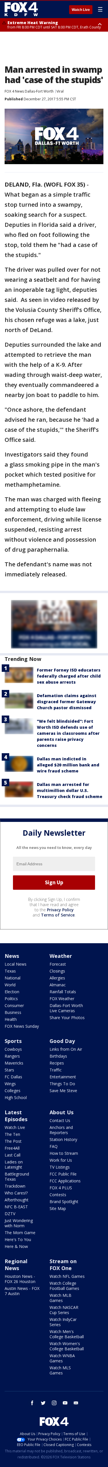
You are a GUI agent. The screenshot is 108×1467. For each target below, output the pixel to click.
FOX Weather (62, 998)
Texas (10, 971)
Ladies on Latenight (14, 1164)
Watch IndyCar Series (63, 1322)
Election (12, 991)
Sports (13, 1041)
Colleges (12, 1090)
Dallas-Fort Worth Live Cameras (66, 1008)
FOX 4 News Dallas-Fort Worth (29, 91)
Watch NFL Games (67, 1276)
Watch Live (81, 10)
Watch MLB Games (60, 1298)
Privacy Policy (60, 909)
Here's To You (18, 1239)
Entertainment (63, 1076)
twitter (43, 1402)
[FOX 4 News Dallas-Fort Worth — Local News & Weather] (21, 9)
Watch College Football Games (64, 1285)
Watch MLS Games (60, 1370)
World (10, 984)
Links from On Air (66, 1049)
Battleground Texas (17, 1176)
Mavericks (14, 1063)
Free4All (12, 1148)
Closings (57, 971)
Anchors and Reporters (61, 1130)
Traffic (56, 1070)
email (76, 1402)
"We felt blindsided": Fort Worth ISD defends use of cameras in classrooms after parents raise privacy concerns (68, 733)
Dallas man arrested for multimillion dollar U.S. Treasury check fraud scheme (69, 790)
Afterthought (17, 1200)
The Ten (12, 1134)
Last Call (12, 1155)
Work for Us (61, 1160)
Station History (63, 1139)
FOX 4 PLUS (61, 1187)
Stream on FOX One (63, 1265)
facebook (32, 1402)
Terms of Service (58, 915)
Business (13, 1012)
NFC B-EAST (16, 1206)
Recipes (57, 1063)
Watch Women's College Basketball (67, 1346)
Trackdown (15, 1186)
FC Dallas (13, 1076)
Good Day (62, 1041)
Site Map (58, 1208)
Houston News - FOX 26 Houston (20, 1279)
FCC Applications (65, 1181)
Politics (11, 998)
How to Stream (64, 1153)
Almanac (58, 984)
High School (16, 1097)
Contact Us (60, 1120)
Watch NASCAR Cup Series (64, 1310)
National (12, 978)
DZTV (10, 1213)
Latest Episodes (16, 1116)
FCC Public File (63, 1174)
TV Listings (60, 1167)
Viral (60, 91)
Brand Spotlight (64, 1201)
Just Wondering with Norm (19, 1223)
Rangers (12, 1056)
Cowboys (13, 1049)
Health (11, 1019)
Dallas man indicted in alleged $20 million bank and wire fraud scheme (68, 765)
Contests (58, 1194)
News (12, 955)
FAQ (54, 1146)
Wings (10, 1083)
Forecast (58, 964)
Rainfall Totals (63, 991)
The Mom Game (20, 1232)
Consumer (14, 1005)
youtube (65, 1402)
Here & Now (16, 1246)
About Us (61, 1112)
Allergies (57, 978)
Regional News (16, 1265)
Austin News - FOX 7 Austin (22, 1291)
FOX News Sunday (22, 1026)
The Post (13, 1141)
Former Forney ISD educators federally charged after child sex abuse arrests (69, 676)
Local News (15, 964)
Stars (9, 1070)
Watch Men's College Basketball (67, 1334)
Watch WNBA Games (62, 1358)
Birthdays (58, 1056)
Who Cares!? (16, 1193)
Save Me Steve (63, 1090)
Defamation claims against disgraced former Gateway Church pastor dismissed (66, 701)
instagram (54, 1402)
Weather (61, 955)
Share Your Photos (67, 1017)
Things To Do (62, 1083)
